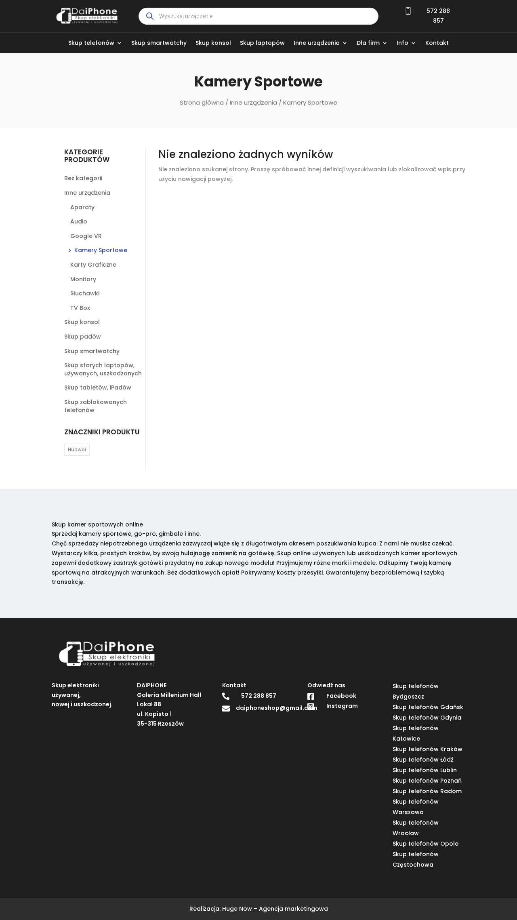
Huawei (77, 449)
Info (402, 43)
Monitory (83, 279)
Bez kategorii (83, 178)
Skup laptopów (262, 43)
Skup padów (82, 337)
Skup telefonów (91, 43)
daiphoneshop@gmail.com (276, 708)
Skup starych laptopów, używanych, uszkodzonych (103, 369)
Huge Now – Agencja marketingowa (275, 909)
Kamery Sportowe (100, 250)
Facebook (341, 696)
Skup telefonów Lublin (425, 770)
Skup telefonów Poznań (427, 781)
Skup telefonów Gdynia (427, 718)
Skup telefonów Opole (425, 844)
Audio (78, 221)
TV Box (80, 308)
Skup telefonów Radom (427, 791)
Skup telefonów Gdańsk (428, 707)
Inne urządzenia (317, 43)
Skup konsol (213, 43)
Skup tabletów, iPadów (97, 387)
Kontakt (437, 43)
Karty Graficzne (93, 265)
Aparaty (82, 207)
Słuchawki (84, 293)
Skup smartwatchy (159, 43)
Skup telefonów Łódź (423, 760)
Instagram (342, 706)
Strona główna (202, 102)
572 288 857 (258, 696)
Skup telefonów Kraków (427, 749)
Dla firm (368, 43)
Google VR (86, 236)
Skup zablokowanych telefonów (95, 406)
